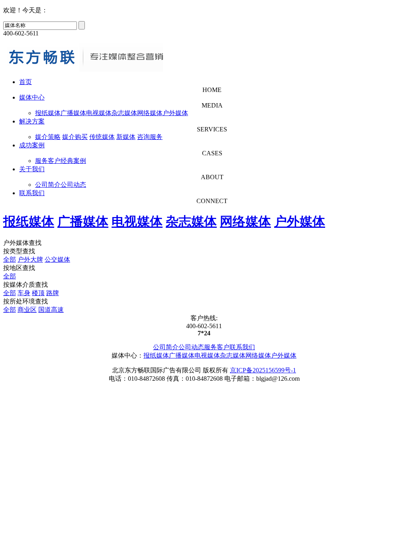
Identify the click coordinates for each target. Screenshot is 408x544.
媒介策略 (48, 136)
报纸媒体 (48, 113)
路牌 (52, 293)
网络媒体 (150, 113)
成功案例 (32, 145)
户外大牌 (30, 259)
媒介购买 (75, 136)
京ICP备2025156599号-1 (263, 370)
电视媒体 (99, 113)
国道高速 (51, 309)
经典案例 (73, 160)
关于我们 (32, 169)
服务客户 (48, 160)
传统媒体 (102, 136)
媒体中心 (32, 97)
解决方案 (32, 121)
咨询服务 (150, 136)
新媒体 (125, 136)
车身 (24, 293)
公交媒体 (57, 259)
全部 (9, 259)
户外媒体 (175, 113)
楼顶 (38, 293)
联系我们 (32, 193)
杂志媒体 (124, 113)
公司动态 (73, 184)
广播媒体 (73, 113)
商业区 (27, 309)
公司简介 (48, 184)
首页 (25, 81)
